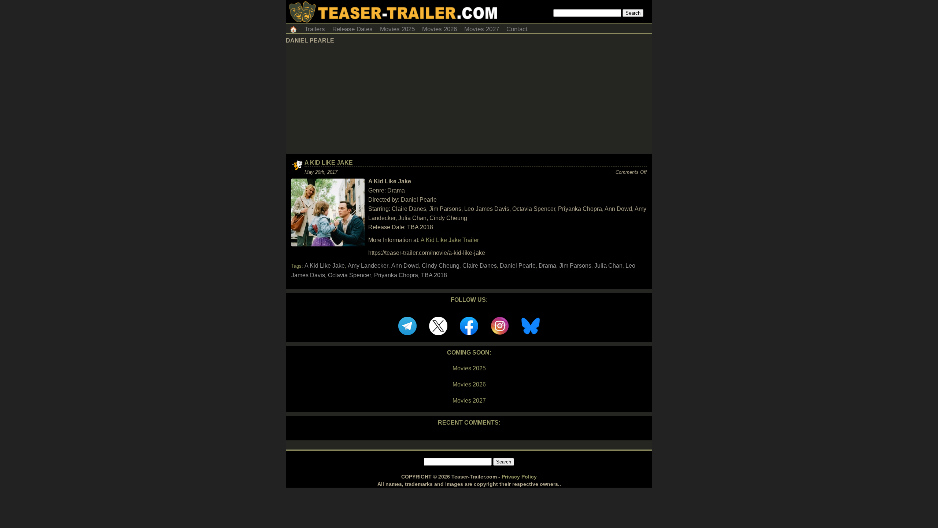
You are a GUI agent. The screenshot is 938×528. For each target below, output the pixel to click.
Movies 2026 (439, 29)
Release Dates (352, 29)
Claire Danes (479, 266)
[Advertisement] (469, 99)
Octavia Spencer (349, 275)
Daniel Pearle (518, 266)
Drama (547, 266)
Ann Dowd (405, 266)
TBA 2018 (434, 275)
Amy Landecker (368, 266)
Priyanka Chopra (396, 275)
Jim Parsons (575, 266)
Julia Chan (608, 266)
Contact (517, 29)
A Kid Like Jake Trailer (450, 240)
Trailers (314, 29)
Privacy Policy (519, 477)
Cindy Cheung (440, 266)
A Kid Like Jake (328, 163)
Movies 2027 (481, 29)
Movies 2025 (397, 29)
